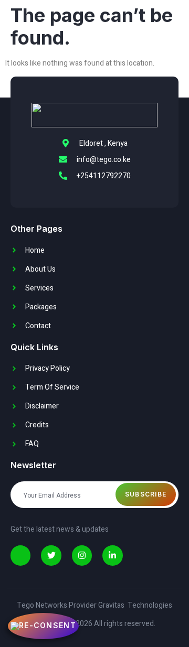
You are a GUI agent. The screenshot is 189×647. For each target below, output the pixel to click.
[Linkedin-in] (112, 555)
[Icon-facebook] (20, 555)
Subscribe (146, 494)
